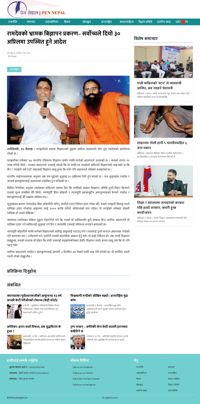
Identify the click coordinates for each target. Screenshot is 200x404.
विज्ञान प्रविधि (145, 21)
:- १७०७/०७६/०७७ (27, 367)
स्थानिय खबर (164, 21)
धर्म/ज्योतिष (173, 391)
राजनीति (12, 21)
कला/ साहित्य (174, 379)
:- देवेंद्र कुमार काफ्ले (21, 379)
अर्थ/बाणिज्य (51, 21)
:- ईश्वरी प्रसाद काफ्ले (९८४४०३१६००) (28, 373)
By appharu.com (110, 398)
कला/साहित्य (127, 21)
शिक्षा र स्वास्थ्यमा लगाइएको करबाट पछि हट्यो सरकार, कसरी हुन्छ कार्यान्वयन (160, 208)
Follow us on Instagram (84, 385)
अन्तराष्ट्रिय (106, 21)
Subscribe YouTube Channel (86, 379)
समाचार (31, 21)
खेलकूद (87, 21)
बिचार (67, 21)
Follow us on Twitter (83, 373)
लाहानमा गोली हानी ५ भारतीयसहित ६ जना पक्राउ (162, 145)
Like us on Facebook (83, 367)
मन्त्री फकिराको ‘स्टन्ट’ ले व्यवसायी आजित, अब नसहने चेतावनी (159, 85)
